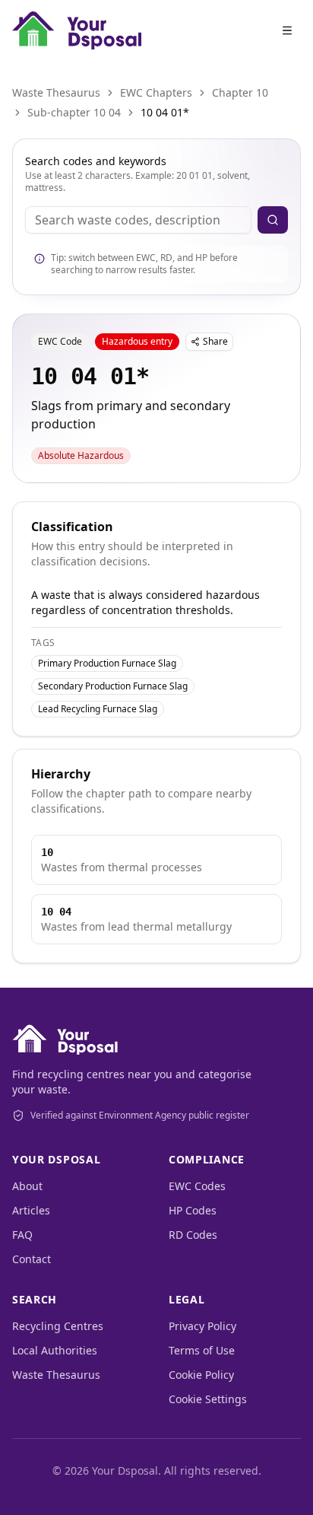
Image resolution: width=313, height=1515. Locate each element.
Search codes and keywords (95, 161)
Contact (31, 1259)
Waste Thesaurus (56, 92)
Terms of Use (202, 1350)
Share (215, 341)
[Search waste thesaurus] (273, 220)
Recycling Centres (57, 1326)
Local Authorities (54, 1350)
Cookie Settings (208, 1399)
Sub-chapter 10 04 (74, 112)
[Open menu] (287, 30)
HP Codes (193, 1210)
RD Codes (193, 1234)
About (27, 1186)
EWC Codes (197, 1186)
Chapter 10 (240, 92)
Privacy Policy (202, 1326)
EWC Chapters (156, 92)
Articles (31, 1210)
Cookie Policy (201, 1374)
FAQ (22, 1234)
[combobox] (138, 220)
